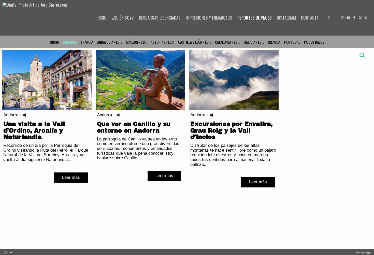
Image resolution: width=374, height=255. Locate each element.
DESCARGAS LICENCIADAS (160, 17)
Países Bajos (314, 42)
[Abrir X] (360, 17)
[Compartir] (24, 115)
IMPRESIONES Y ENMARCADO (209, 17)
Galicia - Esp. (254, 42)
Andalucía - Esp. (109, 42)
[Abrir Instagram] (342, 17)
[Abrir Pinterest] (366, 17)
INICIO (101, 17)
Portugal (292, 42)
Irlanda (274, 42)
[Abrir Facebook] (354, 17)
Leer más (71, 177)
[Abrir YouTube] (348, 17)
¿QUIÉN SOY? (123, 17)
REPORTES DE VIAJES (254, 17)
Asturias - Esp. (162, 42)
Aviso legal (363, 252)
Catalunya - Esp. (227, 42)
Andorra (70, 42)
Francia (87, 42)
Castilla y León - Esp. (194, 42)
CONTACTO (310, 17)
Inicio (54, 42)
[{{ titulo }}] (47, 80)
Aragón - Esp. (136, 42)
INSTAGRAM (286, 17)
